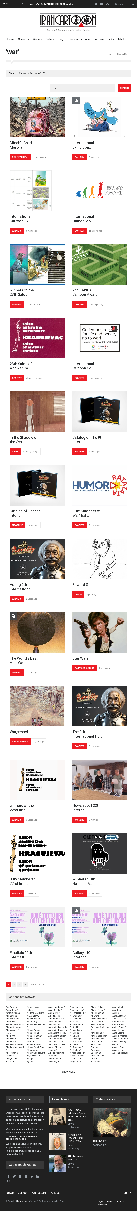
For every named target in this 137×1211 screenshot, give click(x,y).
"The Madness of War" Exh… (86, 513)
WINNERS (17, 231)
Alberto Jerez (54, 1016)
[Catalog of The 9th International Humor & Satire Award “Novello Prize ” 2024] (99, 411)
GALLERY (79, 157)
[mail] (101, 3)
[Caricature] (112, 1122)
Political (55, 1192)
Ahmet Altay (32, 1050)
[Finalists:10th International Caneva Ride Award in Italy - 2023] (37, 927)
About (109, 1201)
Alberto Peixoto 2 (56, 1019)
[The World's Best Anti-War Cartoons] (37, 632)
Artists (122, 39)
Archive (99, 39)
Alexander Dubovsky (57, 1027)
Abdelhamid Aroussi (15, 1024)
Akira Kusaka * (55, 1010)
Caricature (39, 1192)
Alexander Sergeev (57, 1033)
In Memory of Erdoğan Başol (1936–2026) (51, 3)
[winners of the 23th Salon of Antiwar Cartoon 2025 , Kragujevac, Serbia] (37, 264)
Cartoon (23, 1192)
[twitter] (95, 3)
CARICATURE (99, 1145)
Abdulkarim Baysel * (15, 1044)
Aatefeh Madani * (14, 1013)
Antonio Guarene (120, 1039)
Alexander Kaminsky (57, 1030)
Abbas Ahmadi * (13, 1016)
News (10, 1192)
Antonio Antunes (119, 1036)
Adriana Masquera (35, 1013)
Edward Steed (84, 585)
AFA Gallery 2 (33, 1016)
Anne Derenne (119, 1033)
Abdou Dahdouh (13, 1027)
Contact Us (102, 1204)
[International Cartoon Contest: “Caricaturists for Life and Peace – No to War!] (99, 338)
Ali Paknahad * (76, 1041)
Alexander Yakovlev (57, 1044)
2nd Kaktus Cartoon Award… (86, 292)
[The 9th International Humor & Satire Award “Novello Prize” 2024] (99, 706)
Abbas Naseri (12, 1021)
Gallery (50, 39)
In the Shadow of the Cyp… (24, 439)
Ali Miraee (74, 1036)
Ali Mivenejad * (76, 1039)
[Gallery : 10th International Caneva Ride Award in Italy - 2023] (99, 927)
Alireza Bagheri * (77, 1053)
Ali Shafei (95, 1016)
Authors (120, 1201)
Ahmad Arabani (34, 1030)
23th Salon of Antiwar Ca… (21, 366)
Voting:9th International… (22, 587)
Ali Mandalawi (76, 1030)
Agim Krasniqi (33, 1019)
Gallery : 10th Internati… (83, 955)
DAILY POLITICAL (20, 157)
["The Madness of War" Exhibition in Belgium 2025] (99, 485)
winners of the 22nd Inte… (22, 807)
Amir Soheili (117, 1007)
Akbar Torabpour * (56, 1007)
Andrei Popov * (119, 1027)
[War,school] (37, 706)
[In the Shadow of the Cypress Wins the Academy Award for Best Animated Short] (37, 411)
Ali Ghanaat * (76, 1016)
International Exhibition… (83, 145)
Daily (61, 39)
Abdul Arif (10, 1036)
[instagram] (107, 3)
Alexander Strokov (56, 1041)
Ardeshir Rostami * (120, 1053)
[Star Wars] (99, 632)
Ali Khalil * (74, 1027)
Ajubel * (30, 1061)
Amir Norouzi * (97, 1056)
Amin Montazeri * (98, 1039)
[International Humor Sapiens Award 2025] (99, 190)
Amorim (115, 1013)
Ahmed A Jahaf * (34, 1044)
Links (111, 39)
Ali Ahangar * (54, 1061)
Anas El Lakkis (119, 1019)
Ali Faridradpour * (78, 1013)
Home (10, 39)
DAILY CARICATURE (84, 668)
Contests (23, 39)
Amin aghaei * (97, 1033)
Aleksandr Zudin (55, 1021)
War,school (19, 732)
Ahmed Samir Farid (36, 1047)
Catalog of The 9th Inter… (87, 439)
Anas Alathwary (119, 1016)
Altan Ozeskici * (98, 1024)
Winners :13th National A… (83, 881)
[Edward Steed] (99, 559)
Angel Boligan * (119, 1030)
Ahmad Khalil (33, 1033)
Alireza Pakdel (97, 1007)
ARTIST (78, 594)
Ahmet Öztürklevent (36, 1053)
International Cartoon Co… (83, 366)
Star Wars (80, 658)
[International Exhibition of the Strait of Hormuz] (99, 117)
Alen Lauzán (54, 1024)
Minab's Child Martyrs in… (21, 145)
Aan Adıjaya (11, 1007)
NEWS (15, 451)
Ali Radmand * (76, 1047)
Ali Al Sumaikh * (77, 1010)
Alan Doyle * (54, 1013)
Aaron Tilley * (12, 1010)
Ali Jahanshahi (76, 1024)
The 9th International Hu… (87, 734)
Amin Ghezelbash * (99, 1036)
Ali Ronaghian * (98, 1013)
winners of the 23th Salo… (22, 292)
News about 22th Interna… (86, 807)
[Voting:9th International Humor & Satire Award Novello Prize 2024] (37, 559)
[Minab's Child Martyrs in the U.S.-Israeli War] (37, 117)
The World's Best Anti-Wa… (24, 660)
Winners (37, 39)
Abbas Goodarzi (13, 1019)
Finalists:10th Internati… (21, 955)
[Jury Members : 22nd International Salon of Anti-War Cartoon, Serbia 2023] (37, 853)
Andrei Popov (118, 1024)
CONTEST (79, 231)
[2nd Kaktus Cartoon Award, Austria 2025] (99, 264)
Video (87, 39)
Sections (74, 39)
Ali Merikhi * (75, 1033)
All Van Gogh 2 (97, 1021)
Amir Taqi (116, 1010)
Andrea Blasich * (119, 1021)
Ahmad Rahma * (34, 1036)
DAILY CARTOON (20, 742)
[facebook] (90, 3)
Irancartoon (22, 1201)
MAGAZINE (17, 525)
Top (124, 1192)
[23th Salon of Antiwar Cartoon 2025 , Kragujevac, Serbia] (37, 338)
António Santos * (119, 1047)
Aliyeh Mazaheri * (99, 1019)
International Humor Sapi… (83, 218)
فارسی (100, 1201)
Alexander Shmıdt (56, 1039)
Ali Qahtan (74, 1044)
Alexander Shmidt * (57, 1036)
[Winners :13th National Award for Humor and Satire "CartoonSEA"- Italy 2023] (99, 853)
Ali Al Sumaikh (76, 1007)
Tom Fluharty (100, 1140)
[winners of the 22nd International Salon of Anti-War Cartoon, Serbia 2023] (37, 780)
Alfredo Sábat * (55, 1058)
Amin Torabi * (97, 1041)
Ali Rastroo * (75, 1050)
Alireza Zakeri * (98, 1010)
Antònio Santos (119, 1050)
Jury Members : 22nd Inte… (22, 881)
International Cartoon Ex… (20, 218)
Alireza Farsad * (77, 1056)
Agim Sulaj (32, 1021)
